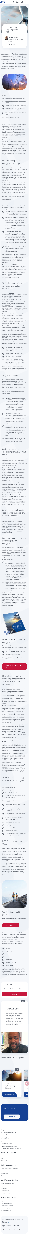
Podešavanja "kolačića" (6, 1210)
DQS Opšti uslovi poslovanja (7, 1205)
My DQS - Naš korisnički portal (7, 1183)
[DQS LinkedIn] (14, 1229)
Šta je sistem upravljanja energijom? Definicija (15, 98)
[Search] (14, 2)
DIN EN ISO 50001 (9, 555)
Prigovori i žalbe (4, 1173)
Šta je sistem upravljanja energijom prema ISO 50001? (15, 101)
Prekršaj (3, 1175)
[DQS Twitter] (3, 1229)
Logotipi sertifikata (5, 1190)
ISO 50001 (14, 264)
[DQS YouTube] (20, 1229)
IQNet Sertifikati (4, 1188)
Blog (2, 1158)
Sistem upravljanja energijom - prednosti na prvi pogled (15, 113)
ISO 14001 (4, 337)
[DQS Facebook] (9, 1229)
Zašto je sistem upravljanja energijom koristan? (15, 105)
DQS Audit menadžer (5, 1186)
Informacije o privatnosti (6, 1203)
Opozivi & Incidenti (5, 1171)
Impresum (3, 1201)
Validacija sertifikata (5, 1193)
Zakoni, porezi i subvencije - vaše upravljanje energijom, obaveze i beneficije (15, 109)
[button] (18, 2)
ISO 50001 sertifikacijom (9, 494)
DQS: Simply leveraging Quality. (12, 117)
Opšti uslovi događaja (5, 1208)
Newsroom (3, 1156)
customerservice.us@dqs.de (7, 1143)
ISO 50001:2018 (19, 141)
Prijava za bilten (4, 1160)
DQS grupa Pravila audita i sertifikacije (9, 1168)
